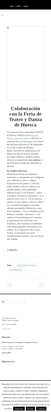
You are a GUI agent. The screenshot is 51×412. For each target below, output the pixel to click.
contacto (26, 6)
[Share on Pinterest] (36, 249)
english (18, 6)
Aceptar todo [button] (19, 409)
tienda (11, 6)
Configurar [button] (41, 409)
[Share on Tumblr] (33, 249)
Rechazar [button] (30, 409)
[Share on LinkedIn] (30, 249)
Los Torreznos (16, 270)
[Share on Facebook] (20, 249)
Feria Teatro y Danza (26, 265)
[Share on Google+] (27, 249)
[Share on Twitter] (24, 249)
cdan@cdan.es (6, 328)
